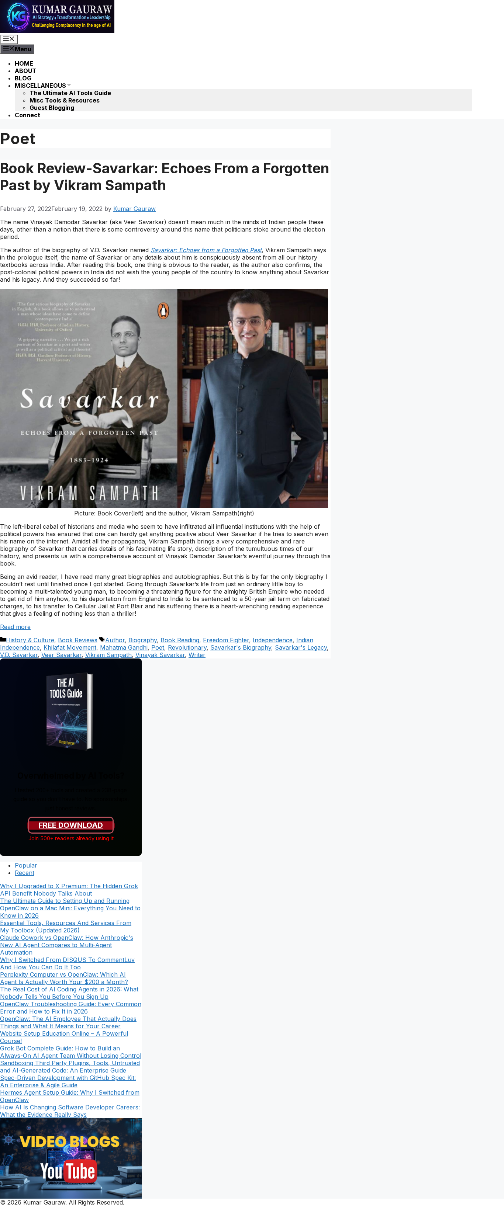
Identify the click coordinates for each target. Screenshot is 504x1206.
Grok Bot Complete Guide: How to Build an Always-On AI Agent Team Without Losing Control (70, 1052)
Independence (273, 640)
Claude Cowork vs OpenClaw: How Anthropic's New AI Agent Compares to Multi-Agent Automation (66, 945)
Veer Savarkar (61, 654)
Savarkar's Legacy (301, 647)
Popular (26, 865)
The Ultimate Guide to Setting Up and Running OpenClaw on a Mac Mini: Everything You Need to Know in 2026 (70, 908)
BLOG (23, 78)
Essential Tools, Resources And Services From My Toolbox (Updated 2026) (65, 926)
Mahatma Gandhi (124, 647)
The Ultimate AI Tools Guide (70, 93)
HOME (24, 63)
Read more (15, 626)
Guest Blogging (52, 107)
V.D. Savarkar (19, 654)
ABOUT (26, 70)
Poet (157, 647)
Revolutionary (187, 647)
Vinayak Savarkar (160, 654)
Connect (27, 115)
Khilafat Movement (70, 647)
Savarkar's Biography (240, 647)
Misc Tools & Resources (65, 100)
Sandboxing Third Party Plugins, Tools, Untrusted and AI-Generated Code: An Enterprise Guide (70, 1066)
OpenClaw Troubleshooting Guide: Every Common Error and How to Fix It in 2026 (70, 1007)
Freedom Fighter (226, 640)
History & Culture (30, 640)
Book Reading (179, 640)
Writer (197, 654)
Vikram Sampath (108, 654)
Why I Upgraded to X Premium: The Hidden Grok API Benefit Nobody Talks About (69, 889)
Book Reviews (77, 640)
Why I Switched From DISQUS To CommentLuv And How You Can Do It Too (67, 963)
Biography (142, 640)
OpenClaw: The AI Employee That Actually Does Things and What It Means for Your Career (68, 1022)
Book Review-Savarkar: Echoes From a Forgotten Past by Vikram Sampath (164, 177)
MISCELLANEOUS (40, 85)
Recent (24, 872)
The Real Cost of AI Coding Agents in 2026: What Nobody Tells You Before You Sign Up (69, 993)
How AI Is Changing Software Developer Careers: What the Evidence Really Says (70, 1111)
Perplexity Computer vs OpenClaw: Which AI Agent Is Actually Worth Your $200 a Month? (64, 978)
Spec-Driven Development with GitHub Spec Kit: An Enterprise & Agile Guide (68, 1081)
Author (115, 640)
